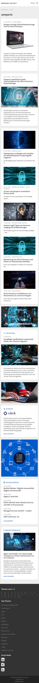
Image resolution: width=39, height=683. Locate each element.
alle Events (8, 521)
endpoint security (7, 650)
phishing (4, 637)
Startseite (4, 10)
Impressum (19, 679)
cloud (3, 611)
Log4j (3, 647)
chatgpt (3, 640)
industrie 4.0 (5, 631)
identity (3, 621)
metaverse (4, 644)
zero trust (4, 628)
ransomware (5, 608)
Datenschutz (19, 681)
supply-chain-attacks (8, 634)
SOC (2, 615)
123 (19, 597)
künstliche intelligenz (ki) (9, 605)
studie (3, 618)
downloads (5, 624)
